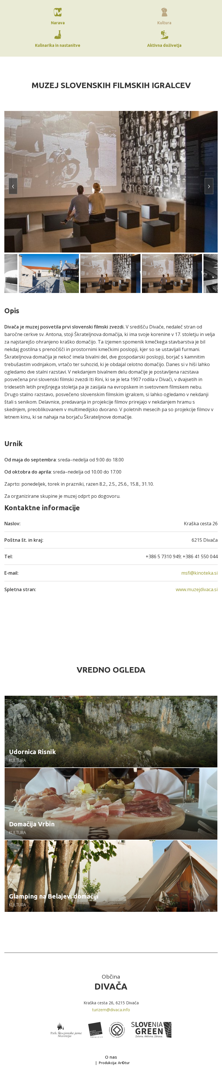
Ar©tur (124, 1062)
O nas (111, 1057)
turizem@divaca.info (111, 1009)
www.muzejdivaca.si (197, 589)
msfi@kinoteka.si (199, 573)
